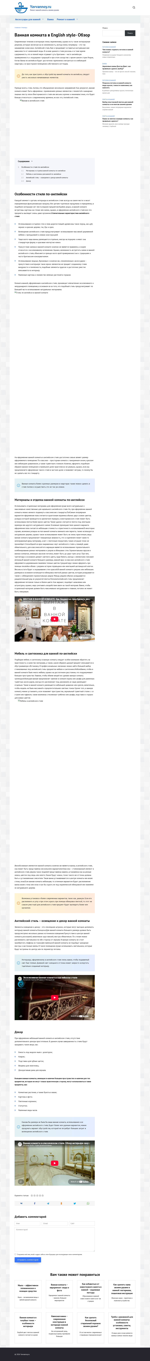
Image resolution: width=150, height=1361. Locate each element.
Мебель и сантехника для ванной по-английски (43, 174)
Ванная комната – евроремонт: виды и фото (59, 1287)
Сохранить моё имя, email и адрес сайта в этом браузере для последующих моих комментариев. (49, 1254)
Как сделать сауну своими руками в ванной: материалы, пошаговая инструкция (122, 1289)
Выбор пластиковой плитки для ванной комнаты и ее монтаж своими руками (117, 103)
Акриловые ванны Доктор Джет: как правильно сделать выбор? (116, 67)
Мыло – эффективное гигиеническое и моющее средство (28, 1288)
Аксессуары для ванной (27, 19)
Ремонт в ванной (66, 19)
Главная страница (21, 27)
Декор (28, 181)
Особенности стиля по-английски (35, 167)
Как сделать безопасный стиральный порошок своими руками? (91, 1322)
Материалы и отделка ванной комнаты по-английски (45, 171)
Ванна (50, 19)
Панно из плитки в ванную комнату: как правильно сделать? (117, 119)
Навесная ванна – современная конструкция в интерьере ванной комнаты (59, 1322)
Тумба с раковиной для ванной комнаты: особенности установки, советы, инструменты (122, 1323)
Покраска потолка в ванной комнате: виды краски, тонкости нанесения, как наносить (117, 85)
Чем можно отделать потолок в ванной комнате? (117, 50)
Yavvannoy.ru (40, 6)
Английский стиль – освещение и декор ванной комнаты (47, 177)
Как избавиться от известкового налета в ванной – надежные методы (90, 1288)
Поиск (105, 28)
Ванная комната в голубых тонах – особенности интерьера (28, 1322)
